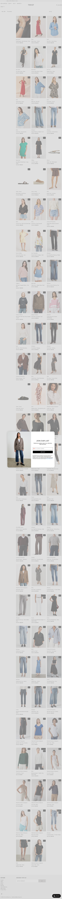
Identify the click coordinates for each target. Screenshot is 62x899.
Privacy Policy (48, 458)
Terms (52, 458)
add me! (43, 451)
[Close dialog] (53, 433)
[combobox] (35, 448)
